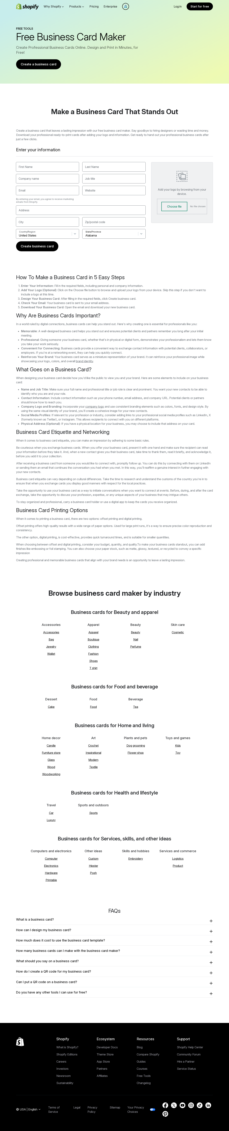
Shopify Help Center (190, 1047)
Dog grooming (135, 745)
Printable (51, 880)
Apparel (93, 632)
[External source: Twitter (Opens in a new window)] (174, 1105)
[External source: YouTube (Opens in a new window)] (182, 1105)
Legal (76, 1107)
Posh (93, 873)
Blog (140, 1047)
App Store (103, 1061)
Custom (93, 858)
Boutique (93, 639)
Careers (61, 1061)
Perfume (135, 646)
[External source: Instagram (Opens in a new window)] (191, 1105)
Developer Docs (107, 1047)
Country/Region (27, 231)
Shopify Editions (66, 1054)
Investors (62, 1068)
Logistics (178, 858)
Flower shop (136, 752)
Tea (135, 707)
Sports (93, 813)
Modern (93, 760)
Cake (51, 707)
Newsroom (63, 1076)
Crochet (93, 745)
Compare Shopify (148, 1054)
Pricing (94, 6)
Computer (51, 858)
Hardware (51, 873)
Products (75, 6)
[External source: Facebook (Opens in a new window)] (165, 1105)
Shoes (93, 661)
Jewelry (51, 646)
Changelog (144, 1083)
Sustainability (64, 1083)
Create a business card (38, 64)
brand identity (84, 361)
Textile (93, 767)
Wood (51, 767)
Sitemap (115, 1107)
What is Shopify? (67, 1047)
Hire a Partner (185, 1061)
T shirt (93, 668)
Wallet (51, 654)
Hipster (93, 866)
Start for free (200, 6)
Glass (51, 760)
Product (178, 866)
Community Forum (189, 1054)
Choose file (174, 206)
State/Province (93, 231)
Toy (178, 752)
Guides (141, 1061)
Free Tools (144, 1076)
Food (93, 707)
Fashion (93, 654)
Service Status (186, 1068)
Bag (51, 639)
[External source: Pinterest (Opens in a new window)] (165, 1114)
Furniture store (51, 752)
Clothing (93, 646)
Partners (102, 1068)
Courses (142, 1068)
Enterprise (110, 6)
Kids (178, 745)
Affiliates (102, 1076)
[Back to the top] (20, 1041)
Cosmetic (178, 632)
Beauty (135, 632)
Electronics (51, 866)
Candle (51, 745)
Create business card (37, 246)
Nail (135, 639)
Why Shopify (52, 6)
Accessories (51, 632)
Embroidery (135, 858)
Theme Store (105, 1054)
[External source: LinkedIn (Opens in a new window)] (208, 1105)
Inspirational (93, 752)
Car (51, 813)
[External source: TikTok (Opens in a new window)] (200, 1105)
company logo (94, 406)
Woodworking (51, 774)
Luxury (51, 820)
